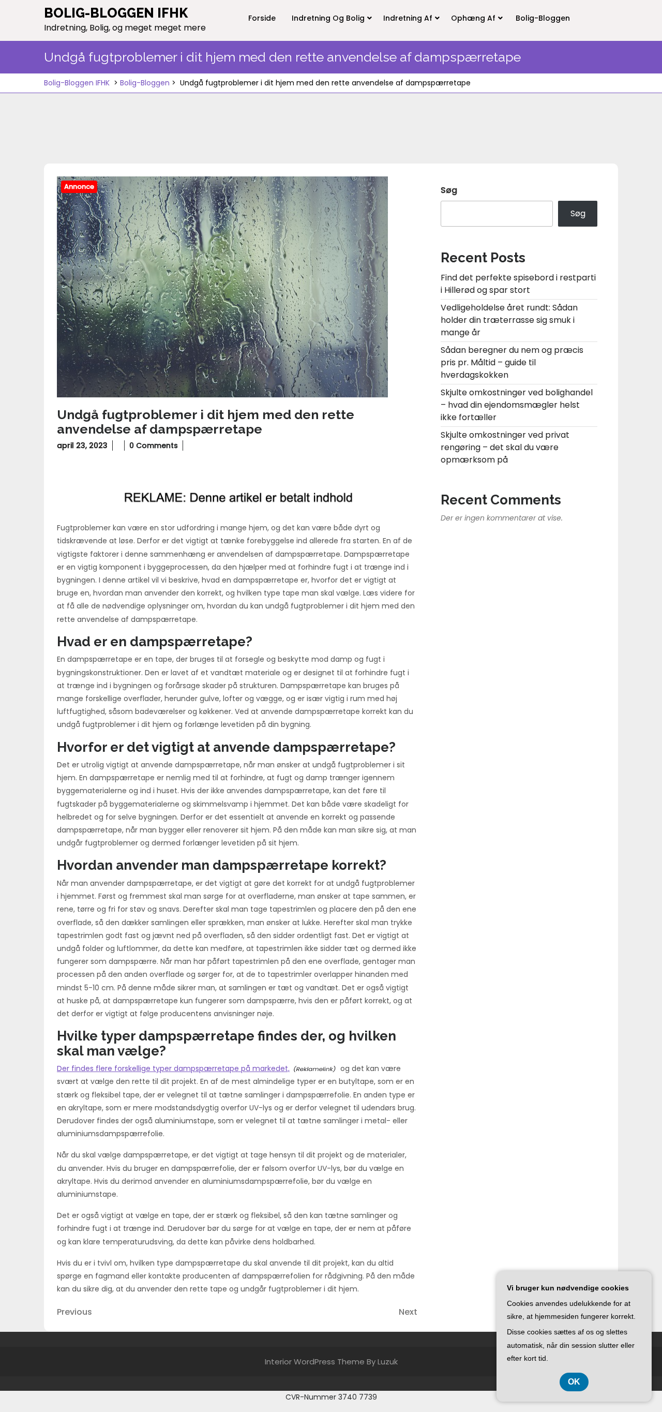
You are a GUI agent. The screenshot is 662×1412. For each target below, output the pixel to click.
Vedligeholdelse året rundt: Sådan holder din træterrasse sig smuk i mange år (509, 320)
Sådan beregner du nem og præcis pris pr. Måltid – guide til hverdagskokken (512, 362)
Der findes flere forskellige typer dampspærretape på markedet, (173, 1068)
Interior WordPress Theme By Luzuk (331, 1361)
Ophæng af (473, 18)
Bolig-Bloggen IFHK (116, 13)
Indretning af (407, 18)
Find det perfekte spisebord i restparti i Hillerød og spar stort (518, 284)
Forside (262, 18)
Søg (449, 190)
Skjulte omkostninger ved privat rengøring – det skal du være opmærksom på (505, 447)
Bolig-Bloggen (543, 18)
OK (574, 1381)
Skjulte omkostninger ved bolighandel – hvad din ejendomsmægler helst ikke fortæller (517, 405)
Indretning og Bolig (328, 18)
